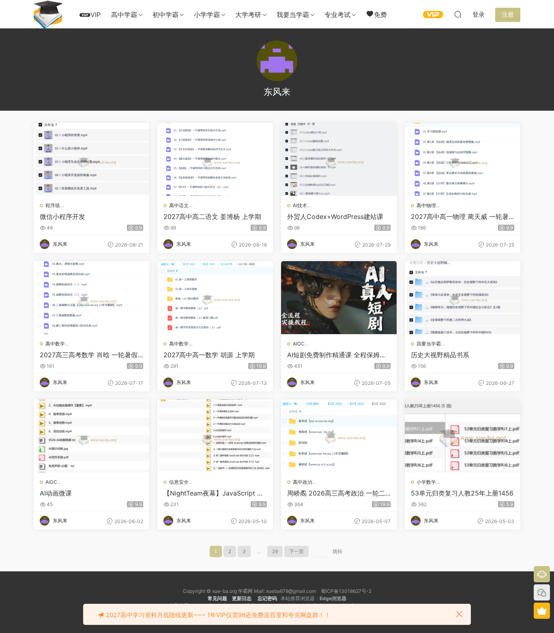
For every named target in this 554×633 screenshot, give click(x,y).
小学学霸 (207, 15)
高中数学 (55, 344)
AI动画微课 (56, 493)
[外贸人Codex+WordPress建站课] (339, 159)
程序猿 (52, 205)
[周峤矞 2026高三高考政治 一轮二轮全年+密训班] (339, 435)
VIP (95, 15)
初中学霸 (165, 15)
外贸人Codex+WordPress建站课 (335, 216)
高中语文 (179, 205)
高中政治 (302, 482)
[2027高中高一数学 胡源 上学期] (215, 297)
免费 (380, 15)
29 (275, 551)
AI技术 (300, 205)
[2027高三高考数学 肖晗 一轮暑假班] (91, 297)
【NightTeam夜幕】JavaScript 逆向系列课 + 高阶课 (213, 493)
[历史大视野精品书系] (462, 297)
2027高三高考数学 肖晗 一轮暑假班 (88, 355)
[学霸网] (48, 14)
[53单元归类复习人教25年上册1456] (462, 435)
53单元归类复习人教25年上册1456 (462, 493)
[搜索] (458, 14)
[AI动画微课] (91, 435)
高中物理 (426, 205)
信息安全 (179, 482)
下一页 (296, 551)
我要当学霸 (293, 15)
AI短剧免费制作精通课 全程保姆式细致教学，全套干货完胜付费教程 (336, 355)
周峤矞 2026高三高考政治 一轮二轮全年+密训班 (336, 493)
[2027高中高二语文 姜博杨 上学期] (215, 159)
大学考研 (248, 15)
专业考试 (337, 15)
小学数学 (426, 482)
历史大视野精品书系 (440, 355)
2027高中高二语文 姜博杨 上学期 (212, 216)
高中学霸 (124, 15)
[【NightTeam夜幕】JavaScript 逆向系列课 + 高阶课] (215, 435)
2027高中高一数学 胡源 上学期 (209, 355)
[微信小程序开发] (91, 159)
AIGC (299, 344)
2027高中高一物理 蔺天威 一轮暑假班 (460, 216)
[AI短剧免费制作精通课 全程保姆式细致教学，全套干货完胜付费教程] (339, 297)
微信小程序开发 (62, 216)
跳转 (337, 551)
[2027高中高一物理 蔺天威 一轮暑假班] (462, 159)
